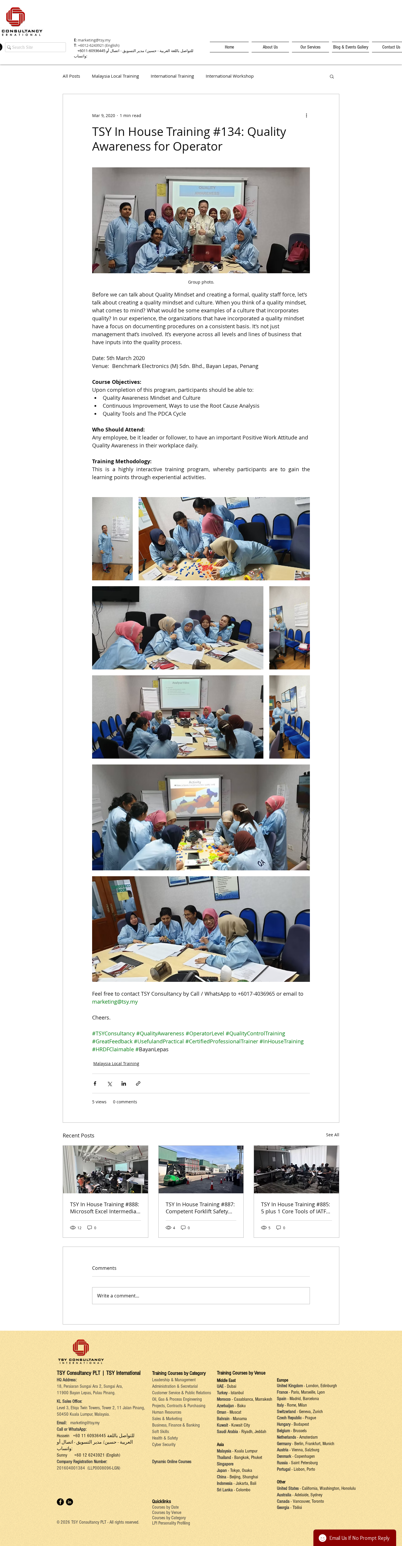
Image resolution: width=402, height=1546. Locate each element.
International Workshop (230, 76)
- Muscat (233, 1412)
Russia (283, 1462)
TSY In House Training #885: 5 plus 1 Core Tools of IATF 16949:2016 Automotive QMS (295, 1208)
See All (332, 1134)
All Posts (71, 76)
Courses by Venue (166, 1512)
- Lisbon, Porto (302, 1469)
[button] (332, 76)
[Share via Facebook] (95, 1083)
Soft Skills (160, 1431)
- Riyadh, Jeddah (252, 1431)
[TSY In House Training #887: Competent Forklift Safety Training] (201, 1169)
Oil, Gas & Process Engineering (177, 1399)
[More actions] (306, 115)
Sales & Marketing (167, 1418)
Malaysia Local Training (115, 76)
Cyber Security (163, 1444)
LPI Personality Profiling (171, 1523)
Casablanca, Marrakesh (253, 1399)
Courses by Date (165, 1507)
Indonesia (224, 1483)
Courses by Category (169, 1517)
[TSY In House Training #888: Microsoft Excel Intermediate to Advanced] (105, 1169)
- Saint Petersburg (303, 1462)
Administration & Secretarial (175, 1386)
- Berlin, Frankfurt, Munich (312, 1443)
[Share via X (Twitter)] (109, 1083)
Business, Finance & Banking (176, 1425)
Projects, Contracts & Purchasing (178, 1405)
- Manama (238, 1418)
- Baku (240, 1405)
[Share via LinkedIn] (124, 1083)
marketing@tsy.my (94, 40)
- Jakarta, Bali (244, 1483)
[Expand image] (112, 538)
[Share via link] (138, 1083)
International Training (172, 76)
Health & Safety (165, 1438)
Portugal (283, 1469)
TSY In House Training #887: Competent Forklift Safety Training (200, 1208)
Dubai (231, 1386)
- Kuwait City (239, 1425)
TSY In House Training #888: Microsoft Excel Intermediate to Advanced (104, 1208)
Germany (284, 1443)
